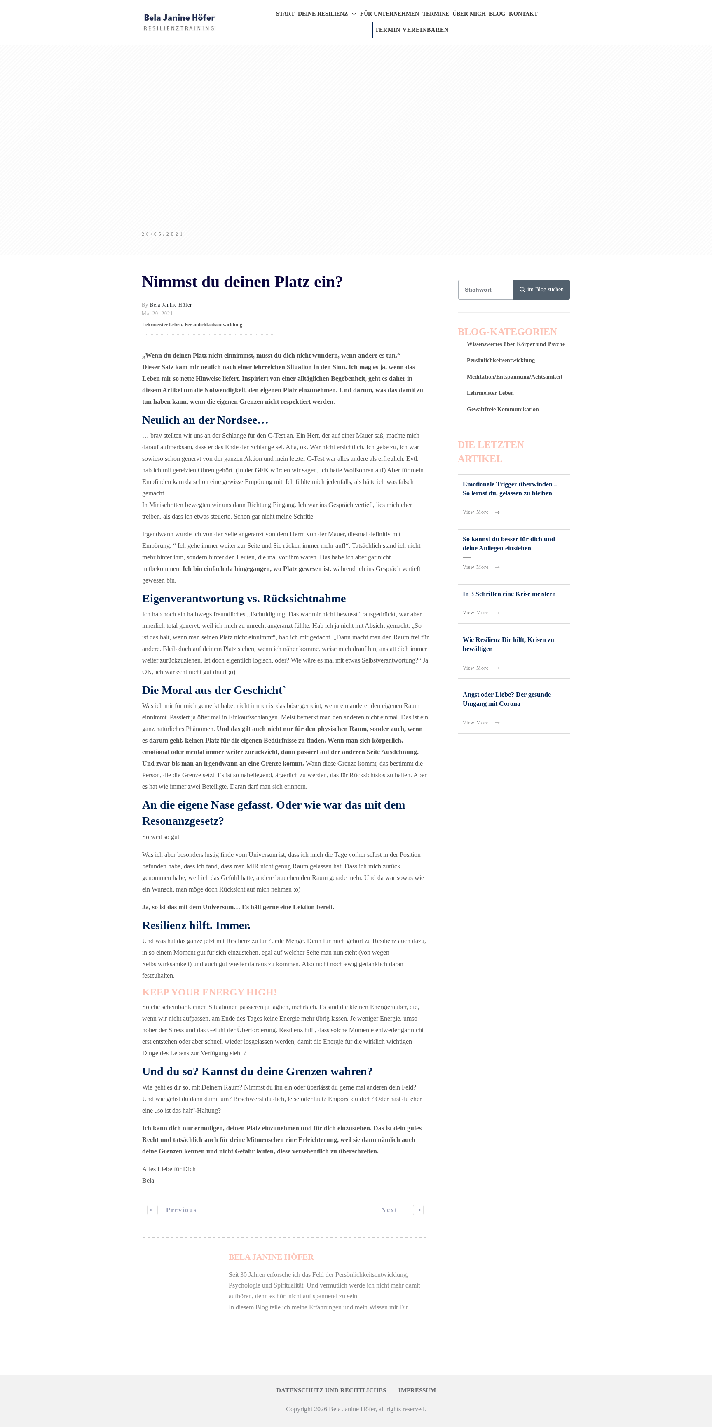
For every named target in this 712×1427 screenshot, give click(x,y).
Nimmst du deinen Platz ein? (242, 281)
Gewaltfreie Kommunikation (503, 409)
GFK (262, 470)
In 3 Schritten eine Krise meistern (509, 593)
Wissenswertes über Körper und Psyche (516, 344)
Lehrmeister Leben (162, 325)
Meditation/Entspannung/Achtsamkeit (514, 377)
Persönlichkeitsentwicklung (213, 325)
